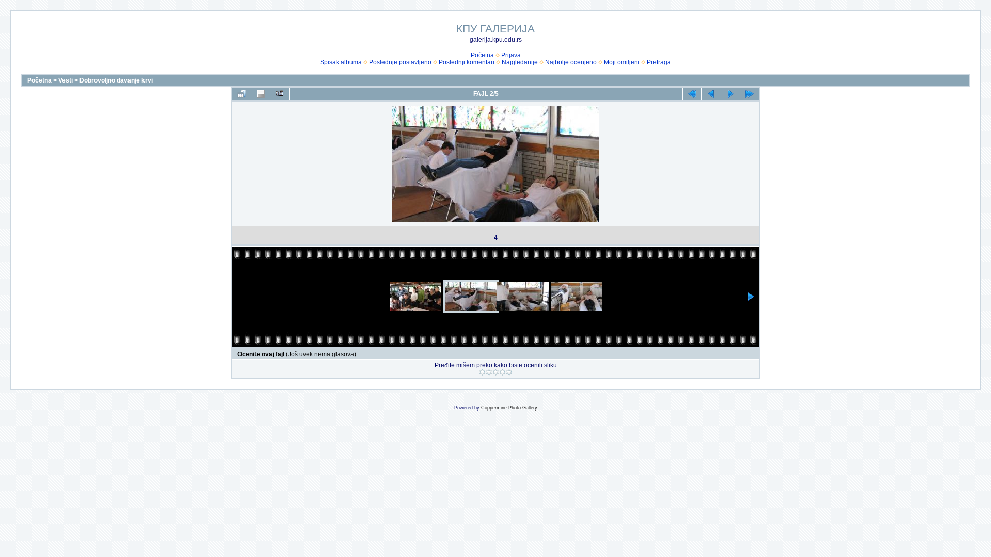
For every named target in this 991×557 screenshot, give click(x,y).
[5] (509, 372)
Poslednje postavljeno (400, 62)
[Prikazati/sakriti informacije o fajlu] (260, 94)
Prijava (511, 55)
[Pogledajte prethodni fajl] (711, 94)
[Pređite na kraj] (749, 94)
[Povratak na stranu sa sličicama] (241, 94)
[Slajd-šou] (279, 94)
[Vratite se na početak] (692, 94)
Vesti (65, 80)
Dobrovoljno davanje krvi (116, 80)
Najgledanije (520, 62)
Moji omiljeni (622, 62)
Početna (482, 55)
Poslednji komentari (466, 62)
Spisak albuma (341, 62)
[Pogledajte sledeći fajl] (730, 94)
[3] (495, 372)
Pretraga (659, 62)
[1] (482, 372)
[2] (489, 372)
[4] (502, 372)
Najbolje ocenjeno (571, 62)
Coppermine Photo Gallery (509, 408)
